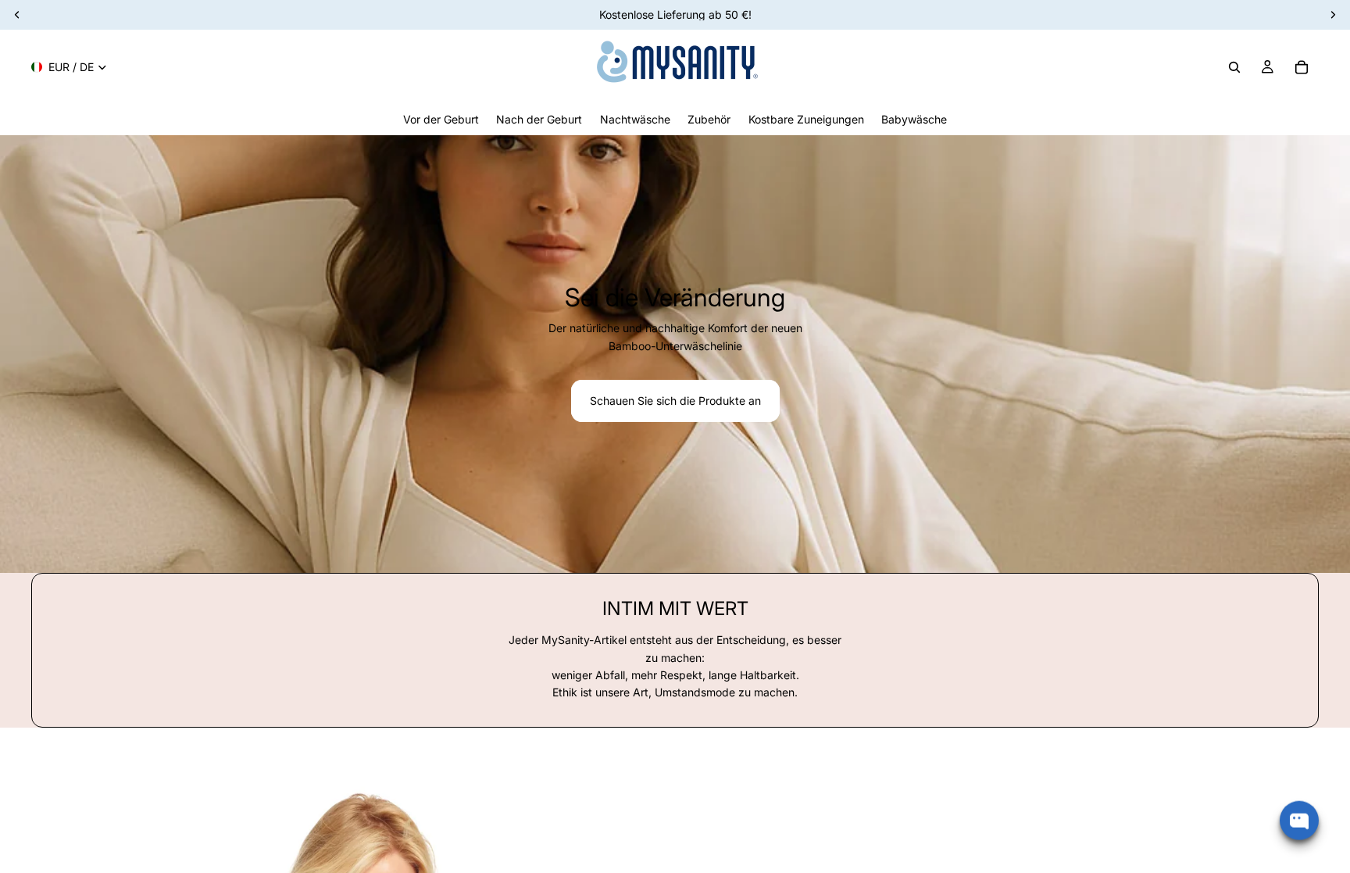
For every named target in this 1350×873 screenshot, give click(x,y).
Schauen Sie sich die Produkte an (675, 400)
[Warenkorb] (1301, 67)
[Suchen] (1234, 67)
